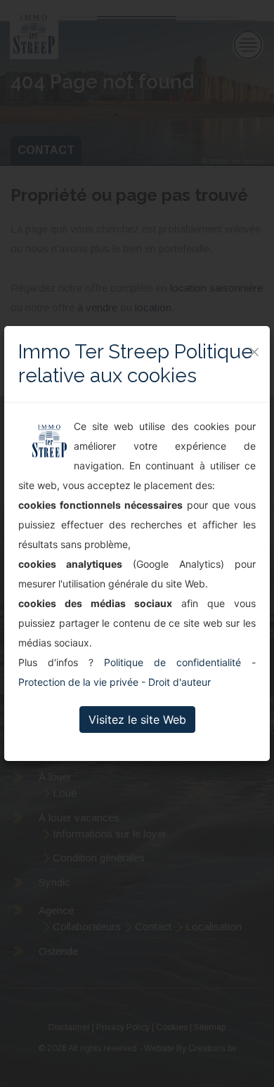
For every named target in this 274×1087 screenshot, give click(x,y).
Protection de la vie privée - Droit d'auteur (114, 682)
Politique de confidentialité (172, 662)
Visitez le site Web (137, 719)
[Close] (254, 352)
